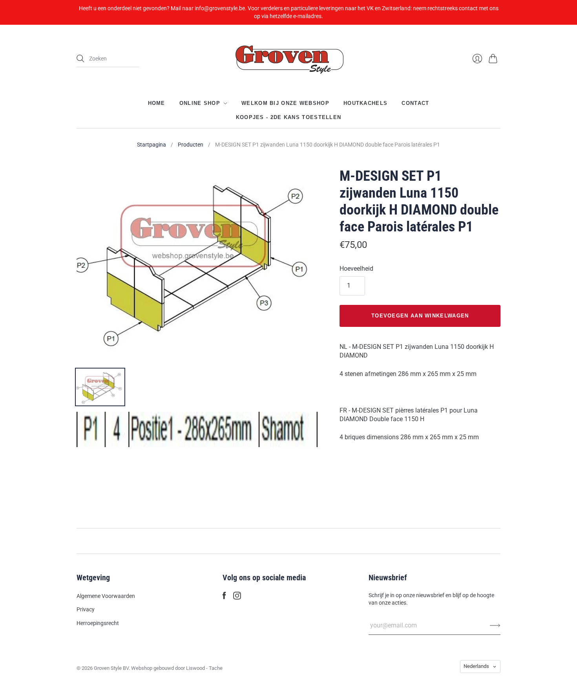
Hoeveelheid (356, 268)
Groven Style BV (111, 668)
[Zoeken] (80, 58)
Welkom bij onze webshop (285, 103)
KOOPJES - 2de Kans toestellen (288, 117)
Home (156, 103)
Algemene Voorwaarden (106, 596)
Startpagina (151, 144)
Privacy (86, 609)
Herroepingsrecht (98, 623)
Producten (190, 144)
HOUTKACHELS (365, 103)
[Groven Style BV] (288, 59)
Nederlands (476, 666)
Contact (415, 103)
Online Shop (199, 103)
